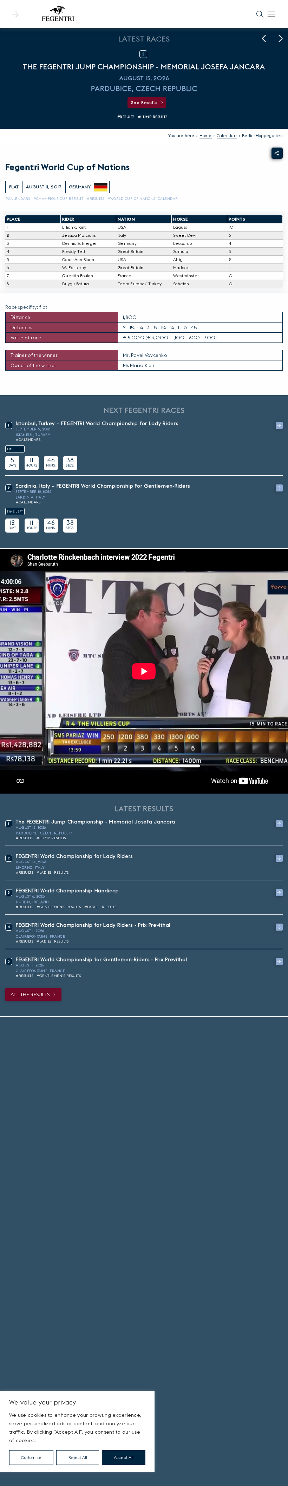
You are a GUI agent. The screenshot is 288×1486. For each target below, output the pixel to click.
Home (205, 135)
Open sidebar (15, 14)
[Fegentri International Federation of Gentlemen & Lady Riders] (58, 14)
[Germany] (100, 187)
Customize (31, 1457)
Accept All (123, 1457)
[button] (264, 38)
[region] (77, 1431)
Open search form (260, 14)
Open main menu (271, 14)
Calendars (227, 135)
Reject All (77, 1457)
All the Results (30, 994)
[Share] (277, 153)
